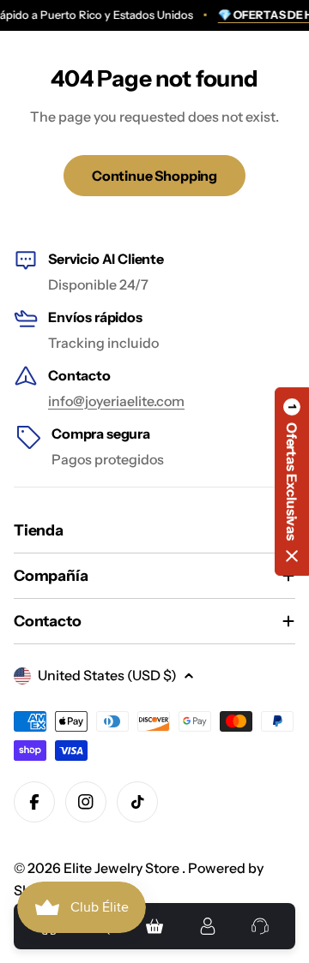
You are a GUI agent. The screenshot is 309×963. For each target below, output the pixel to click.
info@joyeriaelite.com (116, 401)
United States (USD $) (107, 675)
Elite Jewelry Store (123, 867)
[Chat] (260, 926)
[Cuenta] (208, 926)
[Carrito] (154, 926)
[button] (292, 481)
